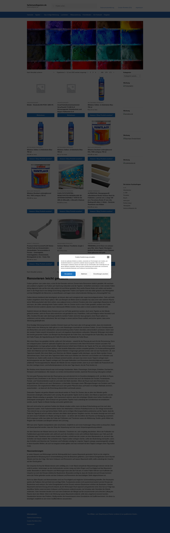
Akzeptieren (68, 274)
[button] (108, 257)
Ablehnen (84, 274)
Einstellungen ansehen (100, 274)
